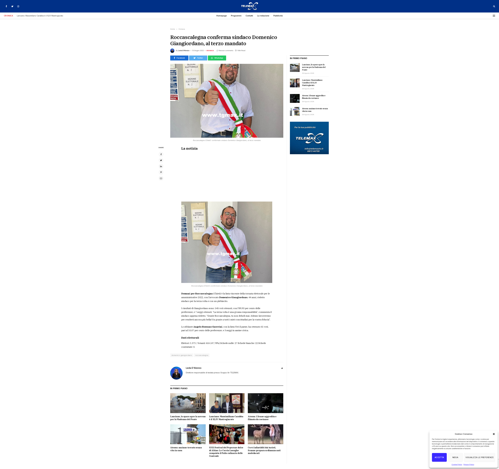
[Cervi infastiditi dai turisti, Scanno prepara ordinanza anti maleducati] (265, 434)
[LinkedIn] (161, 166)
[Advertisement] (226, 175)
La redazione (263, 16)
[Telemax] (249, 6)
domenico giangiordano (182, 355)
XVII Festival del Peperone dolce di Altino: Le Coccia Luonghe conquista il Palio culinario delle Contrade (226, 451)
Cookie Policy (457, 464)
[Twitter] (161, 160)
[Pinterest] (161, 172)
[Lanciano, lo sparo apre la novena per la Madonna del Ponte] (188, 403)
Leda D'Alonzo (183, 50)
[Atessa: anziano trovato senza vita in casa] (188, 434)
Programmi (236, 16)
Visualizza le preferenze (479, 457)
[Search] (494, 6)
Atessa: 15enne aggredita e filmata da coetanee (262, 418)
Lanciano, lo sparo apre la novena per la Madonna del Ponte (188, 418)
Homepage (221, 16)
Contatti (249, 16)
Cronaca (210, 50)
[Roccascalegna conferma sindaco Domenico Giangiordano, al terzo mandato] (226, 101)
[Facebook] (161, 154)
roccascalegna (201, 355)
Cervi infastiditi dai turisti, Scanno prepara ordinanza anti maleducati (264, 450)
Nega (455, 457)
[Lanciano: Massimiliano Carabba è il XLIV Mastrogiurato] (227, 403)
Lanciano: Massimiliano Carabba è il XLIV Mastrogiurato (40, 16)
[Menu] (494, 16)
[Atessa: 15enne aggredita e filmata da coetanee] (265, 403)
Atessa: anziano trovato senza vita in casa (186, 449)
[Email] (161, 178)
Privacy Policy (469, 464)
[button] (494, 434)
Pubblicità (278, 16)
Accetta (439, 457)
